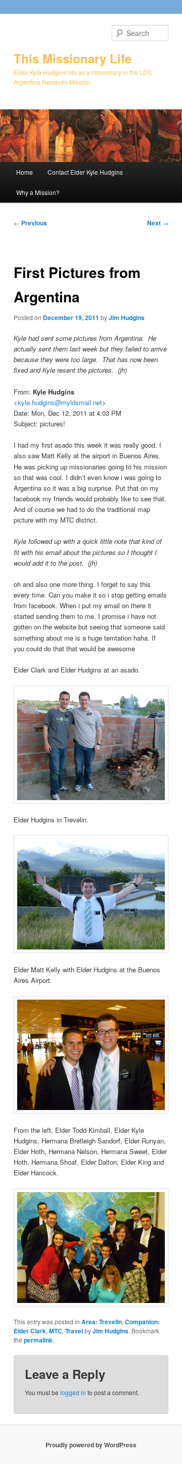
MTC (55, 1330)
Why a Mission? (38, 192)
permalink (38, 1339)
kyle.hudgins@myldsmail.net (60, 402)
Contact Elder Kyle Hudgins (85, 172)
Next (157, 222)
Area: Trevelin (101, 1321)
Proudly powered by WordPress (91, 1444)
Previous (30, 222)
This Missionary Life (72, 58)
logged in (73, 1392)
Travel (74, 1330)
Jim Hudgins (127, 317)
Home (24, 172)
